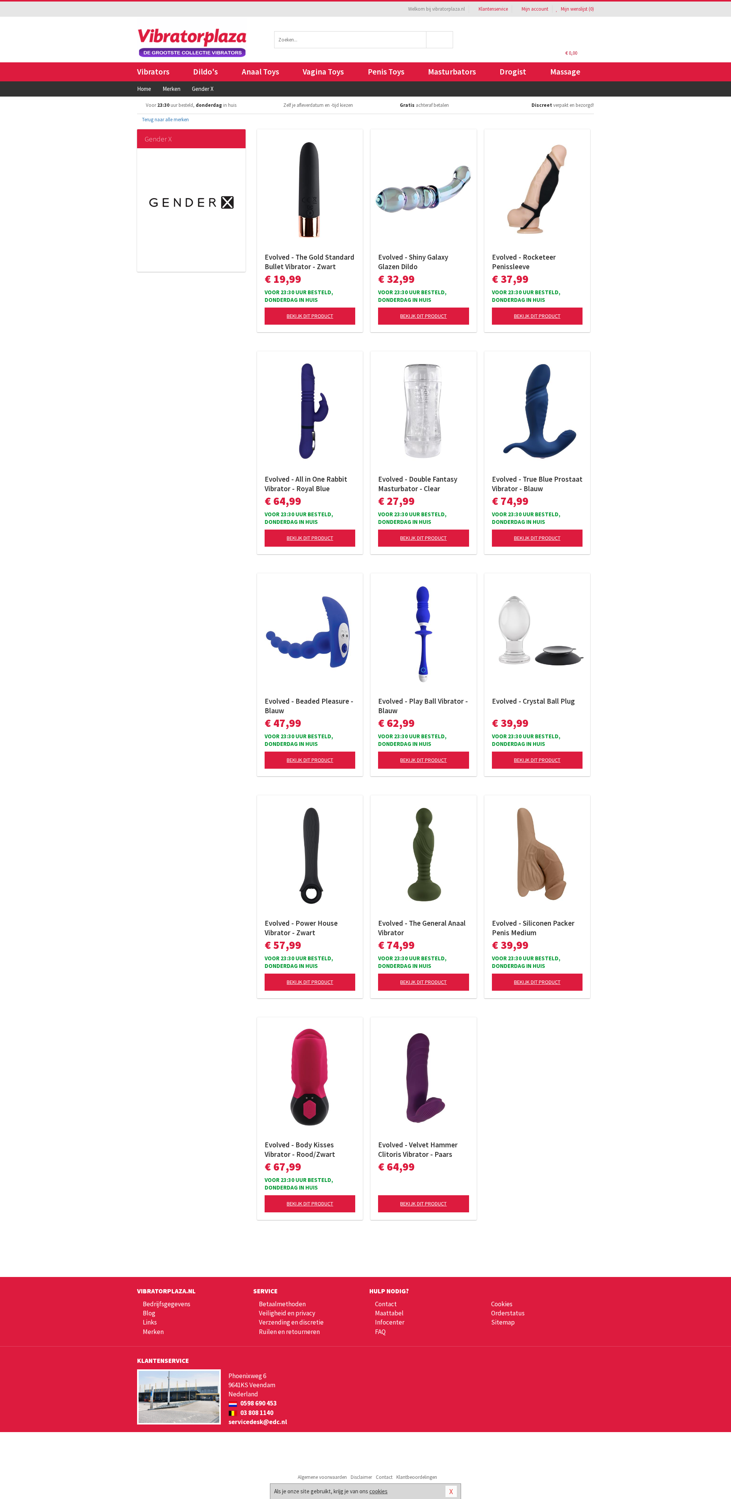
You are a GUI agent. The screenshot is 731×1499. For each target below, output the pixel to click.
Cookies (501, 1304)
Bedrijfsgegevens (166, 1304)
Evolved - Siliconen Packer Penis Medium (533, 927)
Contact (386, 1304)
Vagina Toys (323, 72)
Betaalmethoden (282, 1304)
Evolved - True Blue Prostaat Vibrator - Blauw (537, 483)
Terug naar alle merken (165, 119)
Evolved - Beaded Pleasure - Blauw (309, 705)
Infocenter (389, 1322)
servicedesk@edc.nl (257, 1422)
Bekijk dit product (310, 315)
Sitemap (503, 1322)
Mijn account (535, 9)
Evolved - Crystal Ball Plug (533, 701)
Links (150, 1322)
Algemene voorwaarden (322, 1477)
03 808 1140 (256, 1413)
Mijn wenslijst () (577, 9)
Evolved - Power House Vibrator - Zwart (301, 927)
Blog (149, 1313)
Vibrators (153, 72)
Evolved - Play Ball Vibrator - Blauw (423, 705)
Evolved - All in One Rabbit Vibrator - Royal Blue (306, 483)
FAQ (380, 1332)
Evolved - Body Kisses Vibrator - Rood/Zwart (300, 1149)
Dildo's (205, 72)
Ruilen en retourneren (289, 1332)
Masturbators (452, 72)
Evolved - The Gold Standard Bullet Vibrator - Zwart (309, 261)
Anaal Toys (260, 72)
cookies (378, 1491)
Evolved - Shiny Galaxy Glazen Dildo (413, 261)
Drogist (513, 72)
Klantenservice (493, 9)
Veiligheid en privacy (287, 1313)
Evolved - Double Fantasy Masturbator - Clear (417, 483)
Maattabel (389, 1313)
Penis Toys (386, 72)
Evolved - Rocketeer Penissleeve (524, 261)
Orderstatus (508, 1313)
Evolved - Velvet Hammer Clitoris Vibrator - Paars (418, 1149)
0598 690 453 (258, 1403)
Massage (565, 72)
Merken (153, 1332)
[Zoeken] (439, 39)
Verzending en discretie (291, 1322)
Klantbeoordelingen (416, 1477)
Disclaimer (361, 1477)
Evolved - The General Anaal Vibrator (422, 927)
